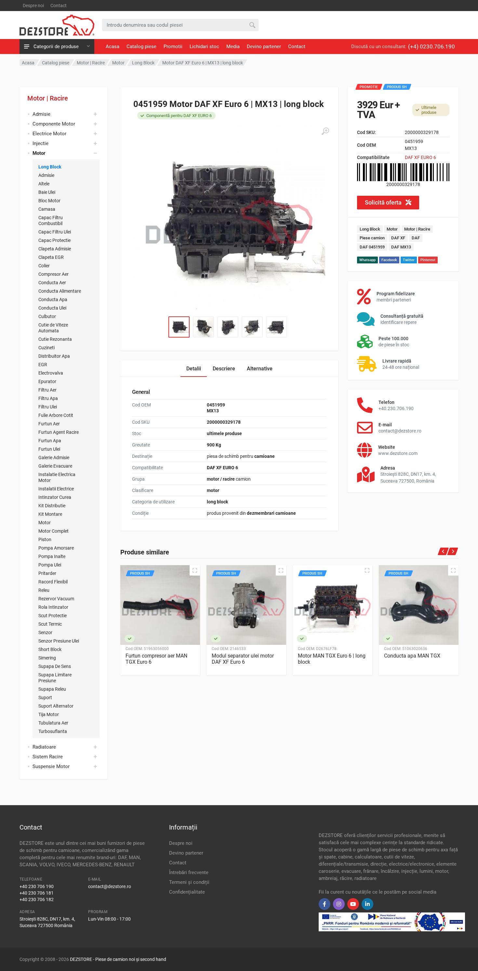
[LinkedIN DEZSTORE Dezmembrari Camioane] (367, 904)
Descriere (224, 369)
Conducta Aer (52, 282)
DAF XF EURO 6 (420, 157)
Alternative (259, 369)
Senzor (45, 632)
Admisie (41, 114)
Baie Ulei (46, 192)
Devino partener (264, 46)
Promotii (173, 46)
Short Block (49, 649)
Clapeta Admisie (54, 248)
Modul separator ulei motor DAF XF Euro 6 (243, 659)
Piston (44, 539)
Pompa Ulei (49, 564)
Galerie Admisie (53, 457)
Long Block (49, 166)
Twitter (409, 260)
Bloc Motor (49, 200)
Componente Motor (54, 124)
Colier (44, 265)
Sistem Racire (48, 757)
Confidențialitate (187, 892)
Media (233, 46)
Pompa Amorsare (56, 548)
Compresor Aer (53, 274)
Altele (43, 183)
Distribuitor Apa (54, 356)
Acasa (112, 46)
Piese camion (372, 237)
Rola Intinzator (53, 607)
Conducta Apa (52, 299)
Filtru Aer (47, 389)
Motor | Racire (47, 98)
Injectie (40, 143)
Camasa (46, 209)
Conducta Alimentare (59, 291)
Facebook (389, 260)
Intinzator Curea (54, 497)
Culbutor (47, 316)
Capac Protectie (54, 240)
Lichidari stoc (204, 46)
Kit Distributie (51, 505)
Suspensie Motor (51, 766)
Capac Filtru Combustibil (50, 220)
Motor (44, 522)
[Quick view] (195, 570)
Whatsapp (367, 260)
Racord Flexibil (53, 581)
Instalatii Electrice (56, 488)
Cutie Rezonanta (55, 339)
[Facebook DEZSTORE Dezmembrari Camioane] (324, 904)
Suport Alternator (55, 706)
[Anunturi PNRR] (392, 921)
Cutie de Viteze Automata (53, 327)
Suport (45, 697)
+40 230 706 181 (37, 893)
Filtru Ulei (47, 406)
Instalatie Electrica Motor (56, 477)
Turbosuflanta (52, 731)
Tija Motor (48, 714)
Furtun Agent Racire (58, 432)
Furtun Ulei (49, 449)
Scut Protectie (52, 615)
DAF (416, 237)
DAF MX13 (401, 247)
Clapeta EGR (51, 257)
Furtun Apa (49, 440)
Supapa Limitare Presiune (55, 677)
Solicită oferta (384, 202)
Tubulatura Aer (53, 722)
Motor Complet (53, 531)
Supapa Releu (52, 689)
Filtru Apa (48, 398)
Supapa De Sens (54, 666)
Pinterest (427, 260)
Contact (58, 5)
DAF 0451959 (372, 247)
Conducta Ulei (52, 308)
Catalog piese (141, 46)
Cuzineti (46, 347)
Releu (43, 590)
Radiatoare (44, 747)
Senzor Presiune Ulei (58, 641)
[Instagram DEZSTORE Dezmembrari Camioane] (339, 904)
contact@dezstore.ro (109, 886)
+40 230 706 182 (37, 899)
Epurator (47, 381)
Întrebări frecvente (188, 872)
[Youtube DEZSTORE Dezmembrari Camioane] (353, 904)
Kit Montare (50, 514)
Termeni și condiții (189, 882)
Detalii (193, 369)
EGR (42, 364)
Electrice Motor (49, 134)
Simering (47, 657)
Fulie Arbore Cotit (55, 415)
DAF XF (398, 237)
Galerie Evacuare (55, 466)
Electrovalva (50, 373)
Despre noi (33, 5)
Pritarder (47, 573)
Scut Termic (50, 624)
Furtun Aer (49, 423)
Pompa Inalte (51, 556)
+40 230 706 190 (37, 886)
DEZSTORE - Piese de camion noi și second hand (118, 959)
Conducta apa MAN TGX (412, 656)
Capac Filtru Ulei (54, 231)
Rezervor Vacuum (56, 598)
